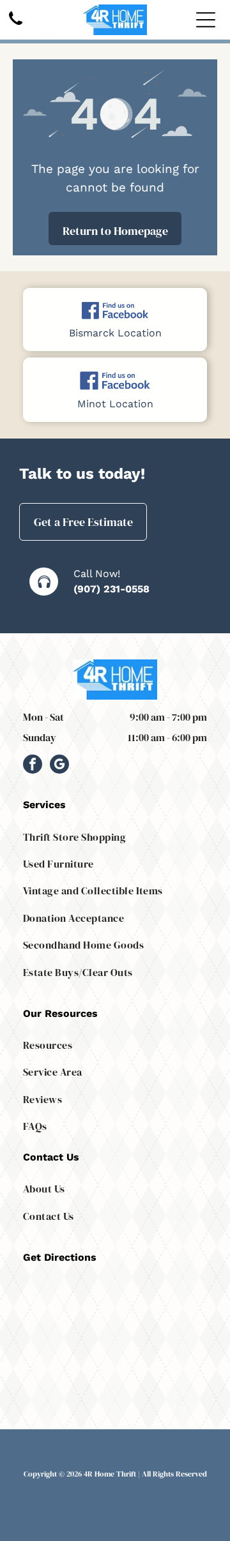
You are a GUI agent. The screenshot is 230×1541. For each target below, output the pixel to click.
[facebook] (32, 766)
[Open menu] (205, 19)
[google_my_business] (59, 766)
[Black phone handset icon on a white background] (15, 26)
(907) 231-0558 (111, 589)
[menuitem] (115, 836)
